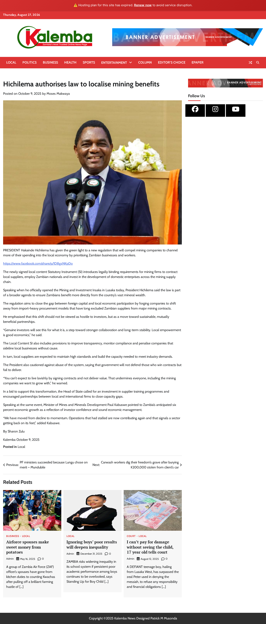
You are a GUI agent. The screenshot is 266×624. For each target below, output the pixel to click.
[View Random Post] (250, 62)
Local (11, 62)
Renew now (143, 5)
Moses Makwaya (58, 94)
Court (131, 536)
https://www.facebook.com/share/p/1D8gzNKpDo (38, 263)
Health (70, 62)
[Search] (258, 62)
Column (145, 62)
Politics (29, 62)
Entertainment (114, 63)
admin (10, 558)
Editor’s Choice (171, 62)
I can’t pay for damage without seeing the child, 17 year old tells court (150, 547)
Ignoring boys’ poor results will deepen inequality (91, 544)
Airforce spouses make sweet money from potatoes (27, 547)
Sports (89, 62)
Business (50, 62)
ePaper (197, 62)
